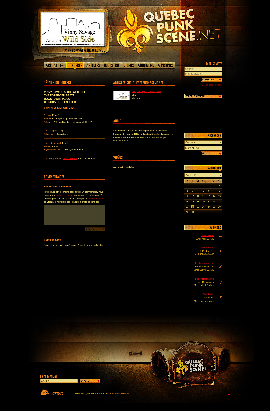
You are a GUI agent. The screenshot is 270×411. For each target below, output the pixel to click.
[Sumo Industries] (228, 393)
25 (198, 207)
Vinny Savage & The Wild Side (146, 91)
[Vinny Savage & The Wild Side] (72, 46)
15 (219, 196)
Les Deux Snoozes (205, 247)
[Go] (211, 153)
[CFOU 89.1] (57, 393)
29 (219, 207)
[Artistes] (93, 65)
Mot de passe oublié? (212, 85)
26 (203, 207)
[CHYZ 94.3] (44, 392)
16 (187, 201)
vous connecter (96, 198)
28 (214, 207)
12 (203, 196)
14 (214, 196)
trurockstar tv (207, 235)
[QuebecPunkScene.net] (177, 30)
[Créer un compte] (203, 96)
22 (219, 201)
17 (193, 201)
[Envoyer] (90, 381)
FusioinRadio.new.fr (204, 279)
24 (193, 207)
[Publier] (95, 229)
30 (187, 212)
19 (203, 201)
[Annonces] (146, 65)
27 (209, 207)
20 (209, 201)
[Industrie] (112, 65)
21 (214, 201)
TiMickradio (208, 294)
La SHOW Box (70, 158)
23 (187, 207)
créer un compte (65, 195)
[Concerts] (75, 66)
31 (193, 212)
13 (209, 196)
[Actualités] (55, 65)
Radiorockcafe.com (204, 263)
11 (198, 196)
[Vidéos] (129, 65)
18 (198, 201)
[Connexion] (211, 80)
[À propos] (165, 65)
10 (193, 196)
